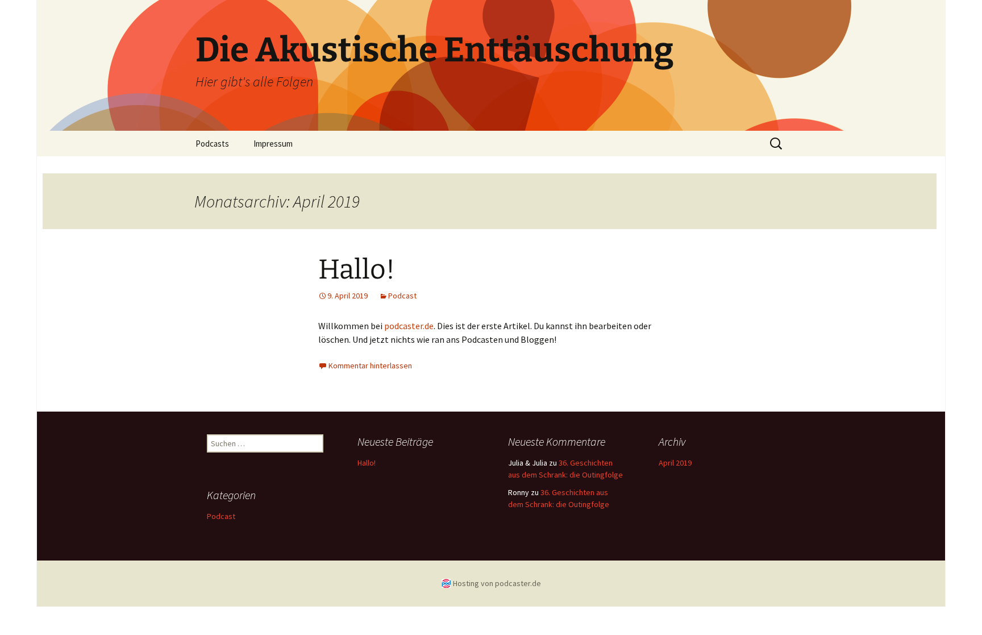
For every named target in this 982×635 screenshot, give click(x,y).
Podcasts (212, 143)
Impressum (273, 143)
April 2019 (675, 463)
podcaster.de (409, 325)
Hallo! (356, 269)
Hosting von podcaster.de (497, 583)
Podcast (402, 295)
